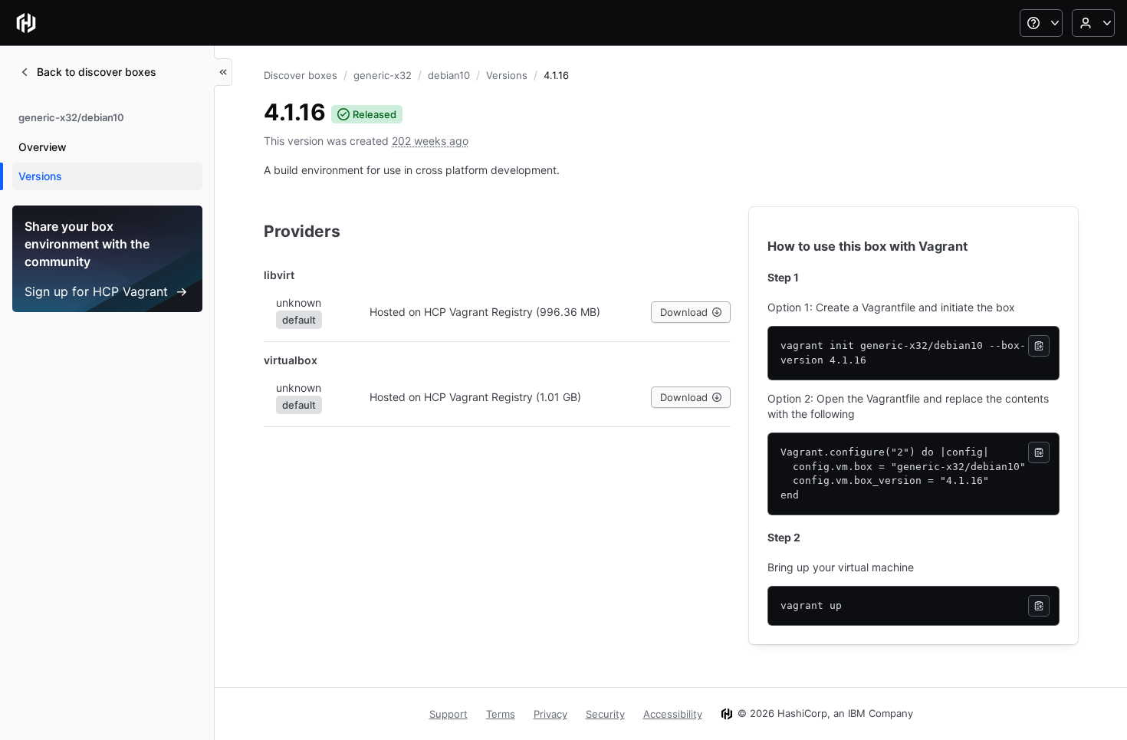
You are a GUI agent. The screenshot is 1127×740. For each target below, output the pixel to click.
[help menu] (1041, 23)
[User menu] (1093, 23)
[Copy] (1039, 346)
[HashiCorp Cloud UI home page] (26, 23)
